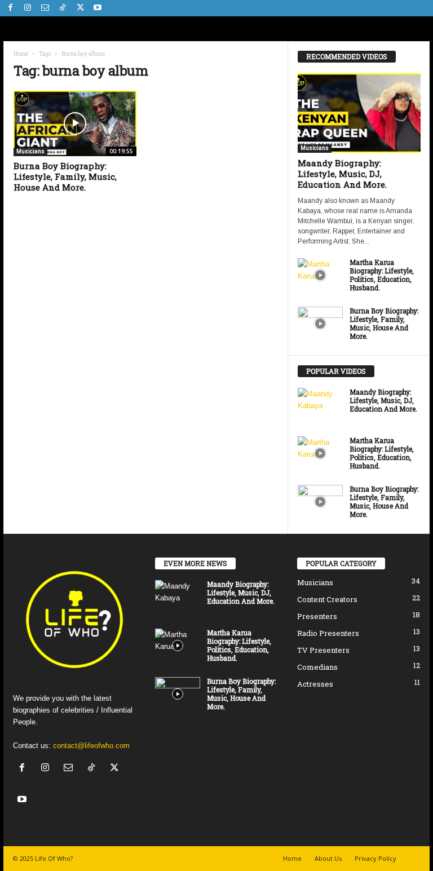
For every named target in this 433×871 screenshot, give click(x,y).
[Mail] (45, 8)
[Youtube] (97, 8)
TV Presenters (323, 650)
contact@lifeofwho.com (91, 745)
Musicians (30, 151)
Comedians (317, 667)
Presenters (317, 616)
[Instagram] (27, 8)
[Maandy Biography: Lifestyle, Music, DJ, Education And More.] (359, 113)
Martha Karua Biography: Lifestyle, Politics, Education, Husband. (382, 275)
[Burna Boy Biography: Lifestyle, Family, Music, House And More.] (75, 123)
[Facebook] (10, 8)
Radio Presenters (328, 633)
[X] (80, 8)
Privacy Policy (375, 858)
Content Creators (327, 599)
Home (21, 54)
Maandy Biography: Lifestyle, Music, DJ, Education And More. (342, 173)
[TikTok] (62, 8)
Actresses (315, 684)
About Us (328, 858)
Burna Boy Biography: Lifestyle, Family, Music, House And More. (65, 176)
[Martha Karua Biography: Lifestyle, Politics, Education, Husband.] (320, 275)
